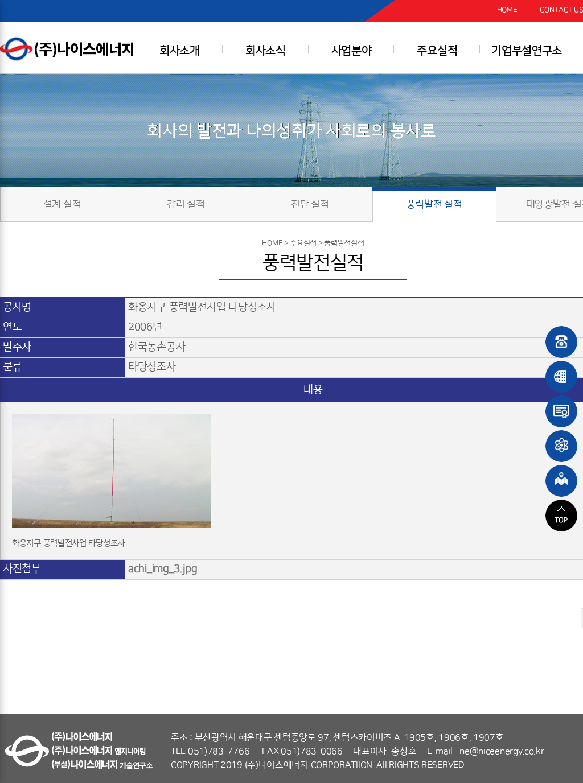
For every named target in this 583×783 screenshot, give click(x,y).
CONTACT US (561, 10)
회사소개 (179, 50)
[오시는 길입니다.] (561, 481)
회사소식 (265, 50)
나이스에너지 (71, 48)
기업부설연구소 (526, 50)
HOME (507, 10)
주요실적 (437, 50)
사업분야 (351, 50)
